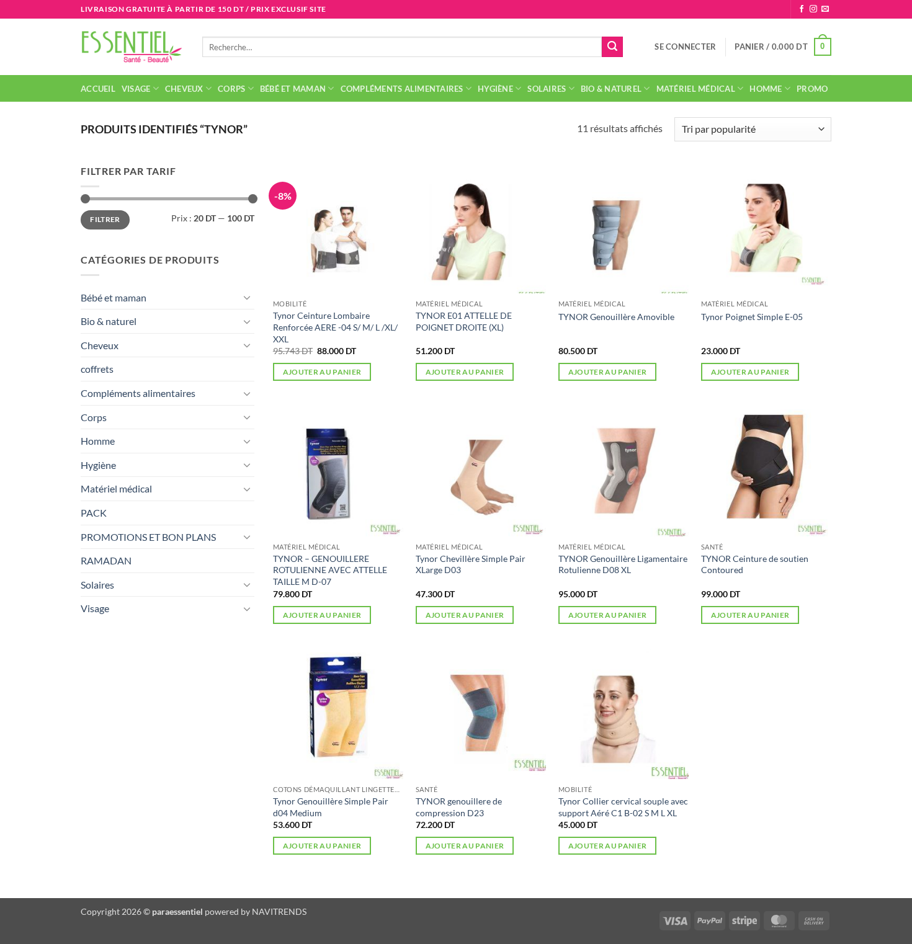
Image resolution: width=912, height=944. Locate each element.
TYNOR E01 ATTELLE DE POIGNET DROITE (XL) (464, 321)
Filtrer (105, 219)
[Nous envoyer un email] (825, 9)
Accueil (98, 89)
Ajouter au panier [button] (322, 372)
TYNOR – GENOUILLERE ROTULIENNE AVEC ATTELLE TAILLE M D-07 (330, 570)
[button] (685, 46)
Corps (231, 89)
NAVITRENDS (279, 911)
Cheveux (184, 89)
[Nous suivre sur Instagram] (813, 9)
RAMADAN (106, 560)
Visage (136, 89)
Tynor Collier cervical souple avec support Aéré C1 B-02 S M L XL (623, 807)
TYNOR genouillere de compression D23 (459, 807)
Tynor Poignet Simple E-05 (752, 316)
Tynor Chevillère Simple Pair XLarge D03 (470, 564)
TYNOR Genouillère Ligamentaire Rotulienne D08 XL (622, 564)
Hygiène (495, 89)
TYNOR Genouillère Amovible (616, 316)
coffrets (97, 369)
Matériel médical (695, 89)
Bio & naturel (611, 89)
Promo (812, 89)
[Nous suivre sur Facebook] (801, 9)
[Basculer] (246, 297)
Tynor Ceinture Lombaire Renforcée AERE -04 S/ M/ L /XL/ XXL (335, 327)
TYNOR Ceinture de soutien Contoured (754, 564)
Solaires (546, 89)
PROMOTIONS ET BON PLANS (148, 537)
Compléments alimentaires (402, 89)
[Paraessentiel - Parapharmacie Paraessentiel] (132, 47)
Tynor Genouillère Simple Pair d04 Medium (330, 807)
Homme (765, 89)
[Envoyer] (612, 47)
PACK (94, 513)
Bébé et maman (293, 89)
